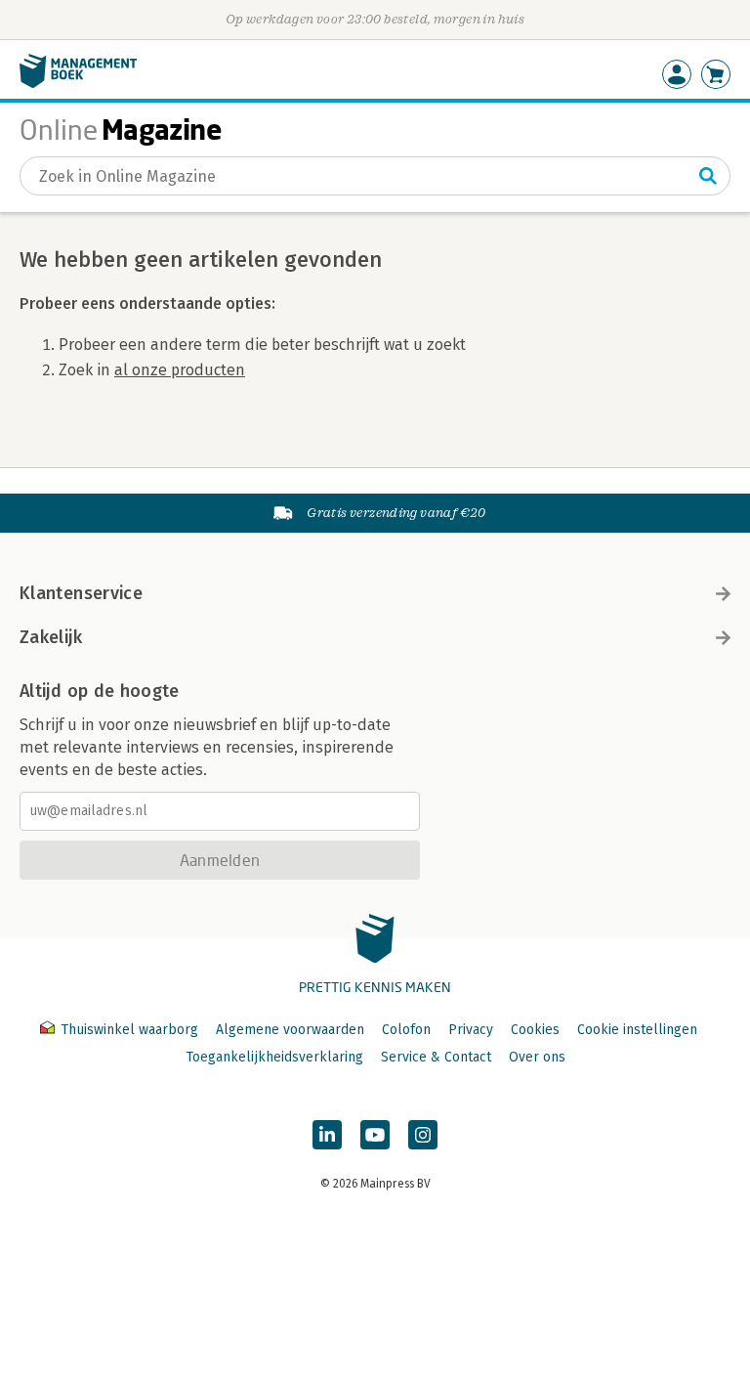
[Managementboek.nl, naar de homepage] (78, 83)
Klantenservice (81, 593)
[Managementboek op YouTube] (375, 1134)
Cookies (535, 1029)
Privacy (470, 1029)
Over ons (537, 1057)
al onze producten (179, 370)
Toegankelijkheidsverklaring (274, 1057)
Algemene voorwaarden (290, 1029)
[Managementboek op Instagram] (423, 1134)
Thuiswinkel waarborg (129, 1029)
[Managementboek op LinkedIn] (327, 1134)
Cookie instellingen (637, 1029)
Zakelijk (51, 637)
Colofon (406, 1029)
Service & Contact (436, 1057)
